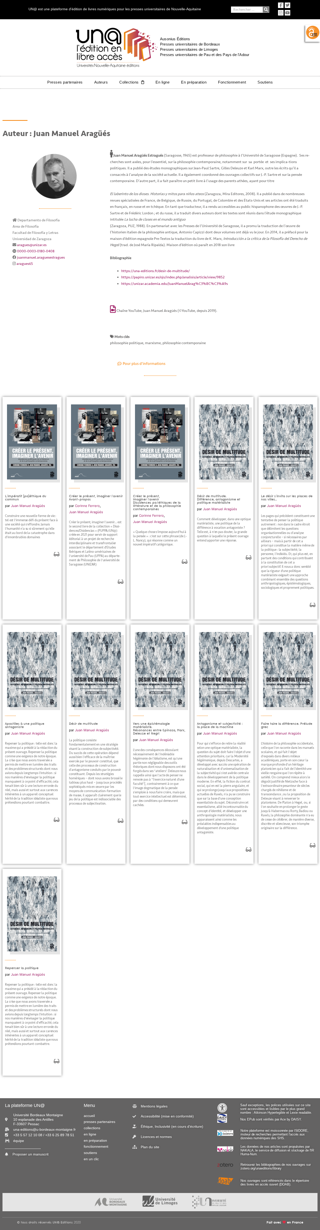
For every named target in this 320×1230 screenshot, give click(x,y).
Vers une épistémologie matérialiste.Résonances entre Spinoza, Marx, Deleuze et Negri (159, 729)
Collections (129, 82)
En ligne (163, 82)
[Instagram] (281, 13)
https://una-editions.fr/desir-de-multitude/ (155, 271)
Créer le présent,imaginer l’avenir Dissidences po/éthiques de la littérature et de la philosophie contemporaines (157, 502)
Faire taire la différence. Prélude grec (286, 725)
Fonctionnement (232, 82)
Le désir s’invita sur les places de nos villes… (286, 497)
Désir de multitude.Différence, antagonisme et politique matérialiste (218, 499)
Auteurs (101, 82)
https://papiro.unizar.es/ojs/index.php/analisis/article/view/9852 (172, 277)
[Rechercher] (266, 10)
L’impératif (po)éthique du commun (25, 497)
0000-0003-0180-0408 (35, 251)
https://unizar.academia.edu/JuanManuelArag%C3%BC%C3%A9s (174, 283)
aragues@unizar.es (31, 245)
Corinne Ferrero (87, 506)
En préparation (193, 82)
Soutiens (265, 82)
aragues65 (24, 263)
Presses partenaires (65, 82)
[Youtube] (287, 13)
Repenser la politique (21, 968)
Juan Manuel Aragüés (28, 506)
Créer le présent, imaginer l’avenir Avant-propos (96, 497)
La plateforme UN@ (25, 1105)
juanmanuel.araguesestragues (41, 257)
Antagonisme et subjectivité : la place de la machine (219, 725)
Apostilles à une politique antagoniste (24, 725)
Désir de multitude (83, 724)
